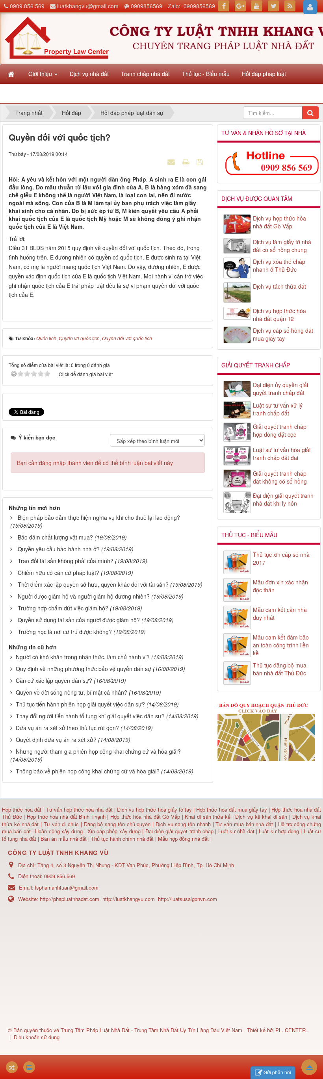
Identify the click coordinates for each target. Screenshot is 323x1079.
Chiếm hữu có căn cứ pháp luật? (58, 573)
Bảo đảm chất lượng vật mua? (55, 537)
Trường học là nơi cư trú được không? (65, 632)
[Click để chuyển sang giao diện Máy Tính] (29, 1067)
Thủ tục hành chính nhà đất (123, 838)
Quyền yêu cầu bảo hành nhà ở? (59, 549)
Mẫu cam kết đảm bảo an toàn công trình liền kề (281, 645)
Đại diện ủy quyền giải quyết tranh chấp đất (280, 389)
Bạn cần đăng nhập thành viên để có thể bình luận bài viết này (95, 463)
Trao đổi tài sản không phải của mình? (65, 561)
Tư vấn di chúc (62, 824)
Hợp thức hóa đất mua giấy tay (231, 809)
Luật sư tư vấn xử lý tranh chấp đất (278, 409)
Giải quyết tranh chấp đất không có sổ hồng (280, 477)
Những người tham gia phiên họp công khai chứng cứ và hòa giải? (98, 751)
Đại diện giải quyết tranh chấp (180, 831)
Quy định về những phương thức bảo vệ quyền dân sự (83, 669)
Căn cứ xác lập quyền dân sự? (54, 680)
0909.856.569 (27, 6)
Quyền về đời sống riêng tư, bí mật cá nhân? (71, 692)
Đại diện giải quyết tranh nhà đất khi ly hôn (283, 499)
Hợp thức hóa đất (21, 809)
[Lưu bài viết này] (201, 161)
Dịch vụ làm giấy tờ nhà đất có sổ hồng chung (282, 246)
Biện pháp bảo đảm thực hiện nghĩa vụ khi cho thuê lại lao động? (99, 517)
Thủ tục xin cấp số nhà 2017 (281, 558)
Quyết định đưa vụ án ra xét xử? (56, 739)
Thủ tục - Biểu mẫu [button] (206, 74)
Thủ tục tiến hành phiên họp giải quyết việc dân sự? (80, 704)
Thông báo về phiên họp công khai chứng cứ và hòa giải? (88, 771)
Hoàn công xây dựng (59, 831)
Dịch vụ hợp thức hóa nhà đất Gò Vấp (279, 222)
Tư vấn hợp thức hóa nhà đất (79, 809)
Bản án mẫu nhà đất (64, 838)
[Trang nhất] (12, 73)
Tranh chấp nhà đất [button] (145, 74)
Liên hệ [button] (38, 93)
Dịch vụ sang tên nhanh (184, 824)
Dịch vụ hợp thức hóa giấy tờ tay (153, 809)
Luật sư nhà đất (235, 831)
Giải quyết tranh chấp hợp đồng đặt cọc (279, 430)
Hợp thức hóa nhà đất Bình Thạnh (67, 816)
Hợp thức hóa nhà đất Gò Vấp (145, 816)
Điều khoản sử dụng (36, 1037)
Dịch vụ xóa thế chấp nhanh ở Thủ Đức (279, 265)
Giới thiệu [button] (41, 74)
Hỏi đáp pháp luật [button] (264, 74)
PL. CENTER (290, 1030)
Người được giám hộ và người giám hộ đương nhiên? (84, 596)
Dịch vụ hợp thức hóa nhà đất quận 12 (279, 315)
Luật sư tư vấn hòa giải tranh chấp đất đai (281, 454)
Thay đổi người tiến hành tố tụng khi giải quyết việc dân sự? (90, 716)
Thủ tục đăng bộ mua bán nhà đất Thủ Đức (279, 669)
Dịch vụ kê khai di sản (262, 816)
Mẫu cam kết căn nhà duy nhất (280, 613)
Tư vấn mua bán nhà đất (245, 824)
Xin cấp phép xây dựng (113, 831)
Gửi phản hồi (277, 1072)
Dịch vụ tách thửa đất (279, 286)
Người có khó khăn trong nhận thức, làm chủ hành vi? (83, 657)
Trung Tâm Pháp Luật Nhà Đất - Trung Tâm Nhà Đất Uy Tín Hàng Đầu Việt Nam (151, 1030)
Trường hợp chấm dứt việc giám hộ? (63, 608)
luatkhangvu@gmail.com (88, 6)
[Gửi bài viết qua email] (172, 161)
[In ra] (186, 161)
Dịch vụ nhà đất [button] (89, 74)
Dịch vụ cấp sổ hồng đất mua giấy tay (283, 334)
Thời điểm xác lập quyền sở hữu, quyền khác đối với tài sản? (93, 584)
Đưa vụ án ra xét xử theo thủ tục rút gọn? (67, 728)
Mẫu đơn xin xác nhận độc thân (280, 586)
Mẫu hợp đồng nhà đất (183, 838)
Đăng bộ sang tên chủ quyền (118, 824)
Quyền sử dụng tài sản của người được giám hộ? (79, 620)
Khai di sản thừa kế (207, 816)
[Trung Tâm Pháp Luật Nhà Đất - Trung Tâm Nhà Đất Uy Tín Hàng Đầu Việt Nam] (57, 37)
